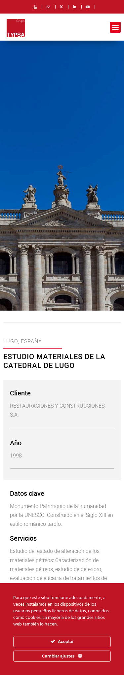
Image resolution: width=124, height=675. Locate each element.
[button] (115, 27)
